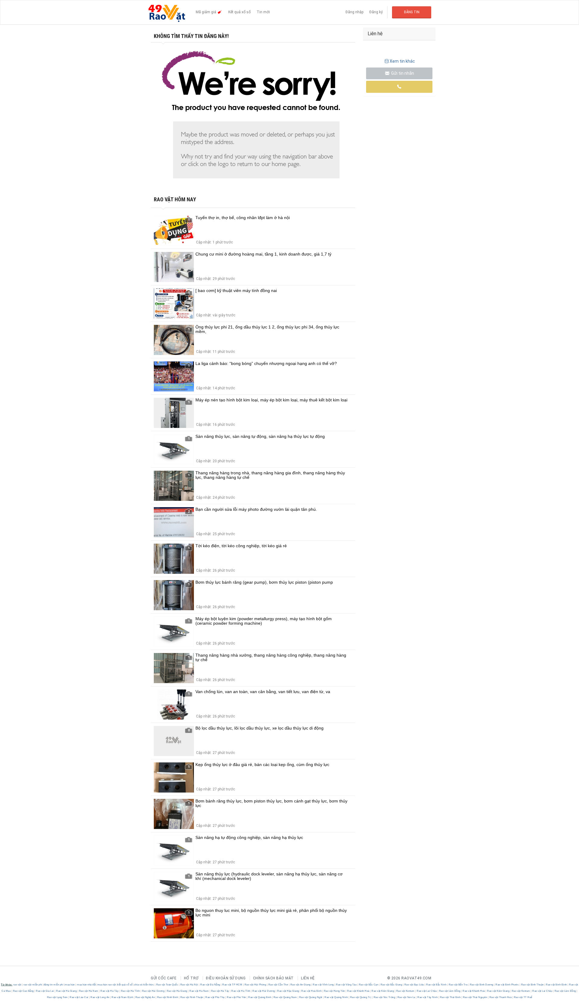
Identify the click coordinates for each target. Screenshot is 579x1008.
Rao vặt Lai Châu (427, 991)
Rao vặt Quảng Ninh (336, 997)
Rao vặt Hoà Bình (311, 991)
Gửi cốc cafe (163, 978)
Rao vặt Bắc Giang (391, 984)
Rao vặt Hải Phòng (255, 984)
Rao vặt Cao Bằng (23, 991)
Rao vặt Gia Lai (45, 991)
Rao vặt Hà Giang (66, 991)
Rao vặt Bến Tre (458, 984)
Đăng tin (411, 12)
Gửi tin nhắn (402, 73)
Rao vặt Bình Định (556, 984)
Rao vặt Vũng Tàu (346, 984)
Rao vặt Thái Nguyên (475, 997)
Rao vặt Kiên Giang (383, 991)
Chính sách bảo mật (273, 978)
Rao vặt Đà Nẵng (210, 984)
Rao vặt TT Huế (522, 997)
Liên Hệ (308, 978)
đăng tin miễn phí (54, 984)
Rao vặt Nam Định (122, 997)
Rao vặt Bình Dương (481, 984)
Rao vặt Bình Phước (507, 984)
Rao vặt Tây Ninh (427, 997)
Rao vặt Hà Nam (88, 991)
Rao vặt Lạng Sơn (57, 997)
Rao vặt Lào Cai (79, 997)
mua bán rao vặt (106, 984)
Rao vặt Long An (100, 997)
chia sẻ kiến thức (144, 984)
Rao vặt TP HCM (232, 984)
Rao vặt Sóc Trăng (384, 997)
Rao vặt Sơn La (406, 997)
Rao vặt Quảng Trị (360, 997)
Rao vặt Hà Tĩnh (130, 991)
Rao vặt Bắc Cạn (368, 984)
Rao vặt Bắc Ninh (436, 984)
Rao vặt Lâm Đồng (449, 991)
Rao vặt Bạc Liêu (414, 984)
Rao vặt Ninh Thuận (191, 997)
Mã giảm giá (206, 12)
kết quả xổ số (125, 984)
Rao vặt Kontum (405, 991)
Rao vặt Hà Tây (109, 991)
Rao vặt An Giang (300, 984)
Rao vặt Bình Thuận (532, 984)
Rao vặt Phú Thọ (215, 997)
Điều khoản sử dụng (225, 978)
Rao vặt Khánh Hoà (358, 991)
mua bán (70, 984)
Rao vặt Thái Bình (450, 997)
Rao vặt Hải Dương (153, 991)
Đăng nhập (354, 12)
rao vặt (17, 984)
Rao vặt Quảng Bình (260, 997)
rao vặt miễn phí (33, 984)
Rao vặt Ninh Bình (167, 997)
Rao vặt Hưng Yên (334, 991)
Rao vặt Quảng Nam (285, 997)
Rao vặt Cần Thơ (278, 984)
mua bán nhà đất (86, 984)
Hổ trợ (191, 978)
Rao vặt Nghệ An (145, 997)
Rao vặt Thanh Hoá (500, 997)
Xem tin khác (402, 61)
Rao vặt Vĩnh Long (323, 984)
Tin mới (263, 12)
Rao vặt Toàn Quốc (167, 984)
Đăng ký (376, 12)
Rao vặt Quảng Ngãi (310, 997)
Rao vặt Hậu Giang (288, 991)
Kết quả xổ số (239, 12)
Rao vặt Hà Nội (189, 984)
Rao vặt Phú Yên (236, 997)
